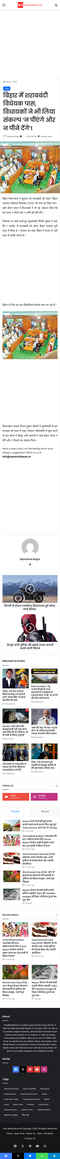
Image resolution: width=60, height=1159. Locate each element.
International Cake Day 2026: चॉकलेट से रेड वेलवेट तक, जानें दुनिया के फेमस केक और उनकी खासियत (39, 859)
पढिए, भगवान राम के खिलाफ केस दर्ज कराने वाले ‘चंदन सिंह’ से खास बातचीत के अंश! (13, 696)
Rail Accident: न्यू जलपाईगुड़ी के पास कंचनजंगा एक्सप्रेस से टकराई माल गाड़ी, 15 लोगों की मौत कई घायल (44, 692)
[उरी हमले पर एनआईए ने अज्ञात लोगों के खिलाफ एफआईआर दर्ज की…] (15, 752)
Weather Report (44, 1109)
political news (27, 1109)
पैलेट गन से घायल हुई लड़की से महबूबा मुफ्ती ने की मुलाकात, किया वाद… (43, 765)
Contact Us (30, 1138)
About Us (30, 1133)
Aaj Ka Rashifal (29, 1089)
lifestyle (30, 1104)
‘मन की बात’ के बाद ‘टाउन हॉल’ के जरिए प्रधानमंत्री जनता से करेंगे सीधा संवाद (44, 730)
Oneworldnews (10, 1109)
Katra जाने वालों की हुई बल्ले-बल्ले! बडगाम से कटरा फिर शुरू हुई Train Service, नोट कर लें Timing (39, 824)
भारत (15, 82)
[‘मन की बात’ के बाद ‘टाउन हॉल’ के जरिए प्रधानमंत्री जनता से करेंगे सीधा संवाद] (44, 717)
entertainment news (28, 1094)
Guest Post (19, 1133)
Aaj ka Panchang (11, 1089)
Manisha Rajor (13, 136)
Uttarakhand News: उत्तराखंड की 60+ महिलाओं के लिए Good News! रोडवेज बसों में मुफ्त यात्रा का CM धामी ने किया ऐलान (39, 841)
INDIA (46, 1099)
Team (39, 1133)
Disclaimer (48, 1133)
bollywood (44, 1089)
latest (6, 1104)
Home (8, 82)
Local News (43, 1104)
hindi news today (11, 1099)
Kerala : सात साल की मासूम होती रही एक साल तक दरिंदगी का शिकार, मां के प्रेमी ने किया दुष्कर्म (15, 731)
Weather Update (11, 1115)
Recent (45, 811)
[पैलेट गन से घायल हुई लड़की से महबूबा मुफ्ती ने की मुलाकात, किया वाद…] (44, 751)
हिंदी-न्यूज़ (25, 1115)
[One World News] (30, 5)
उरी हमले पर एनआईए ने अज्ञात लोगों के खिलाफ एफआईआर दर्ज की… (14, 766)
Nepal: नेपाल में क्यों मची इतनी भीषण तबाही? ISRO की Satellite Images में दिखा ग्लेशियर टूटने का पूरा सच (39, 895)
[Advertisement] (30, 43)
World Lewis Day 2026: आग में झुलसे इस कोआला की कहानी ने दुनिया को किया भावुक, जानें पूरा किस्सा (38, 877)
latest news (18, 1104)
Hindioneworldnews (31, 1099)
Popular (15, 811)
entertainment (10, 1094)
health (44, 1094)
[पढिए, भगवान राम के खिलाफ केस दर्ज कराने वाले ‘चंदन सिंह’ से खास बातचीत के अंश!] (15, 678)
